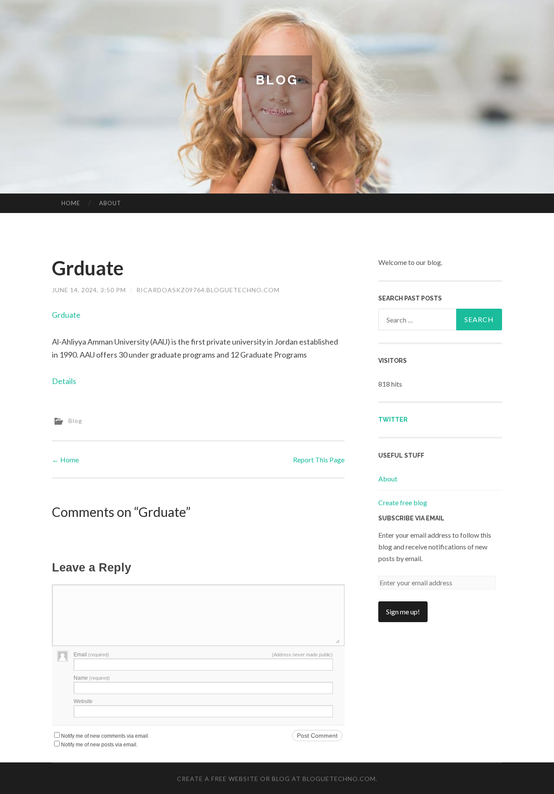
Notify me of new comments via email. (105, 736)
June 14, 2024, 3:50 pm (89, 290)
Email (91, 655)
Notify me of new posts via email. (99, 745)
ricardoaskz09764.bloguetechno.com (208, 290)
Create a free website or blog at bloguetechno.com (276, 778)
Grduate (66, 315)
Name (92, 678)
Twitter (393, 419)
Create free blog (402, 502)
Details (64, 381)
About (110, 203)
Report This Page (319, 459)
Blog (277, 79)
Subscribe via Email (411, 518)
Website (83, 701)
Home (70, 203)
